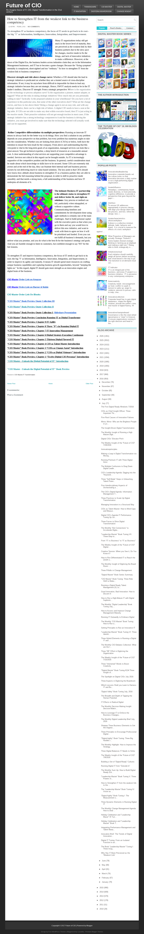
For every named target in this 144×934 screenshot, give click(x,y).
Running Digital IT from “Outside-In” (115, 766)
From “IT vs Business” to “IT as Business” (118, 541)
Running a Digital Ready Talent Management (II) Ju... (113, 586)
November (106, 386)
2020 (102, 362)
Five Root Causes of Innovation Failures (117, 417)
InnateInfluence (114, 187)
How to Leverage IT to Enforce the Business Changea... (115, 714)
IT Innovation (80, 11)
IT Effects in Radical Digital (112, 702)
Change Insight (124, 11)
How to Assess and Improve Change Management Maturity (116, 612)
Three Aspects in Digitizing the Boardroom (118, 681)
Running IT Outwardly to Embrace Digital (117, 617)
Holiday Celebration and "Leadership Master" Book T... (115, 822)
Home (76, 7)
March (104, 873)
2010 (102, 909)
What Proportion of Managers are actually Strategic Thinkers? (121, 237)
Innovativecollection (116, 297)
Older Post (89, 383)
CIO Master (18, 375)
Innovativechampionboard (118, 312)
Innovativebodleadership (118, 172)
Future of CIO (23, 5)
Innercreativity (114, 281)
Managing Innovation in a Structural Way (117, 505)
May (104, 865)
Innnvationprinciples (109, 449)
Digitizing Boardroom (101, 11)
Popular (102, 28)
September (106, 395)
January (105, 882)
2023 (102, 349)
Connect (129, 28)
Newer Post (11, 383)
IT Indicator (112, 267)
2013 (102, 896)
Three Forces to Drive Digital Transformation (112, 522)
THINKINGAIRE (90, 7)
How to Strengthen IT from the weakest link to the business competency (47, 20)
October (105, 390)
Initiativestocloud (115, 252)
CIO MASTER (107, 7)
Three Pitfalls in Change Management (116, 570)
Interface (111, 203)
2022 (102, 353)
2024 (102, 345)
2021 (102, 357)
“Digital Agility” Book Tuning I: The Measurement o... (115, 797)
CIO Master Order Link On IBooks (23, 294)
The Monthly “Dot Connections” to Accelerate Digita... (115, 529)
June (104, 861)
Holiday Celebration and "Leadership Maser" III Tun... (115, 816)
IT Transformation (29, 375)
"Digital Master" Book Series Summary (117, 575)
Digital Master (124, 7)
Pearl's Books (115, 28)
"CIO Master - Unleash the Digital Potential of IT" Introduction (37, 361)
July (104, 403)
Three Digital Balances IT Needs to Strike (118, 751)
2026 (102, 336)
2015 (102, 888)
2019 (102, 366)
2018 (102, 370)
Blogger (89, 926)
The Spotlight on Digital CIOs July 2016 (117, 677)
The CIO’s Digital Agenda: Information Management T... (116, 493)
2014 (102, 892)
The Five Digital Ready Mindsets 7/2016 (117, 407)
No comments (34, 26)
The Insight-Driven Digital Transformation (117, 428)
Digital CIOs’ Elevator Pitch (112, 439)
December (106, 382)
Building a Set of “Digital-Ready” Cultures (117, 762)
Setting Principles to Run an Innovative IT (118, 628)
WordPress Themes (59, 932)
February (106, 878)
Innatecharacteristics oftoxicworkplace (116, 219)
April (104, 869)
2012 (102, 900)
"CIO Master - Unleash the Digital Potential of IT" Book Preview (38, 369)
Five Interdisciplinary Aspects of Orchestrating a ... (114, 486)
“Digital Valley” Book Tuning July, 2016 (116, 692)
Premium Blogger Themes (94, 932)
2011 (102, 905)
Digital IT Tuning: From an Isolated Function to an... (115, 841)
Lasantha (81, 932)
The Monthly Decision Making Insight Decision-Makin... (116, 707)
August (105, 399)
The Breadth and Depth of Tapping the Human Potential (116, 697)
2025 (102, 340)
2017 (102, 374)
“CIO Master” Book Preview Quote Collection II (30, 307)
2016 (102, 379)
